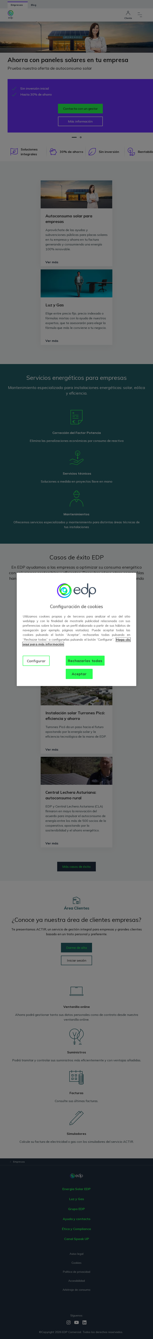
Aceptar (79, 674)
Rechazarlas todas (85, 660)
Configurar (36, 661)
